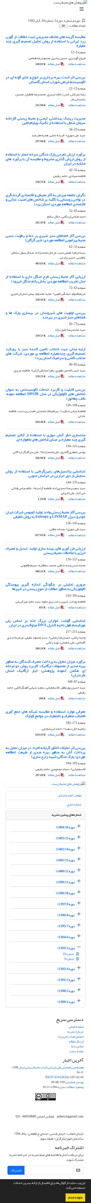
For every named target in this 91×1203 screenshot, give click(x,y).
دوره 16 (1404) (65, 827)
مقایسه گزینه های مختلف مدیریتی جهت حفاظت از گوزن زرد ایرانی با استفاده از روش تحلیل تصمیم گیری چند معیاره (45, 41)
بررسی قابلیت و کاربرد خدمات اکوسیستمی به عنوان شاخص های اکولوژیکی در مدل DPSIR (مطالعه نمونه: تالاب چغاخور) (45, 394)
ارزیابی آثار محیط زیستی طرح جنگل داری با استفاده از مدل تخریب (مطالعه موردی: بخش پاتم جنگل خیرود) (45, 278)
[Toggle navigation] (47, 9)
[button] (64, 1188)
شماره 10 (69, 954)
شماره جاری (74, 804)
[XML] (25, 21)
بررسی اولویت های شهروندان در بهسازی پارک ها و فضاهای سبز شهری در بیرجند (45, 315)
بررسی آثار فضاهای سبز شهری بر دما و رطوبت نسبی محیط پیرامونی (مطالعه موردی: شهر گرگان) (45, 238)
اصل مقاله (48, 64)
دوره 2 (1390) (66, 991)
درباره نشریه (75, 1031)
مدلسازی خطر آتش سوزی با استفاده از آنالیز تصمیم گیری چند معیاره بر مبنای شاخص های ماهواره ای (45, 437)
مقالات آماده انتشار (69, 795)
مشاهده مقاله (76, 64)
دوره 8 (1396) (66, 915)
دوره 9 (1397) (66, 904)
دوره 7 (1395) (66, 926)
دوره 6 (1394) (66, 937)
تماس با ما (77, 1046)
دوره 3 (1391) (66, 980)
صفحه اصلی (76, 1026)
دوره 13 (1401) (65, 860)
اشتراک (15, 1170)
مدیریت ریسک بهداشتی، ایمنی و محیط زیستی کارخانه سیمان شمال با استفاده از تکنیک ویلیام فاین (45, 120)
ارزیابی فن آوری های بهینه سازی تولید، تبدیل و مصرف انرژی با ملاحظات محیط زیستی (45, 550)
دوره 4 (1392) (66, 969)
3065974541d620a (57, 1077)
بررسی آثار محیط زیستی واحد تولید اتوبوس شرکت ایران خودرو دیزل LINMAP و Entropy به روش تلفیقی (45, 514)
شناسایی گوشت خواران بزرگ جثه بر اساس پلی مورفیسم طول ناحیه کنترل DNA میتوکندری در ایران (45, 622)
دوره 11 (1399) (65, 882)
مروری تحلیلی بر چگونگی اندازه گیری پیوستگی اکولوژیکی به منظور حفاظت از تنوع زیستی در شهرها (45, 586)
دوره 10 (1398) (65, 893)
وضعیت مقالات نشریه (70, 1087)
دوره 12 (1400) (65, 871)
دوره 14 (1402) (65, 849)
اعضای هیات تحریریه (71, 1036)
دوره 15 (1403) (65, 838)
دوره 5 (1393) (66, 948)
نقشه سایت (76, 1051)
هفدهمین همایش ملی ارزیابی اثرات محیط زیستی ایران (51, 1067)
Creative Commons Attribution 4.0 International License (49, 1105)
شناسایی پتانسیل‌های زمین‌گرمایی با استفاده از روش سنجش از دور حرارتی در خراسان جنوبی (45, 473)
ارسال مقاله (76, 1041)
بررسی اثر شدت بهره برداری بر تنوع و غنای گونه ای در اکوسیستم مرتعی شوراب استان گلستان (45, 79)
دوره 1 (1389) (66, 1002)
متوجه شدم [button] (75, 1197)
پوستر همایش (75, 1082)
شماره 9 (69, 959)
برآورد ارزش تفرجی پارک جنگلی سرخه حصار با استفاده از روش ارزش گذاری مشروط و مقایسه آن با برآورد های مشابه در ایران (45, 159)
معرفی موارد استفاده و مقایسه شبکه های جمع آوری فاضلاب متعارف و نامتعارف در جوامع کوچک (45, 713)
